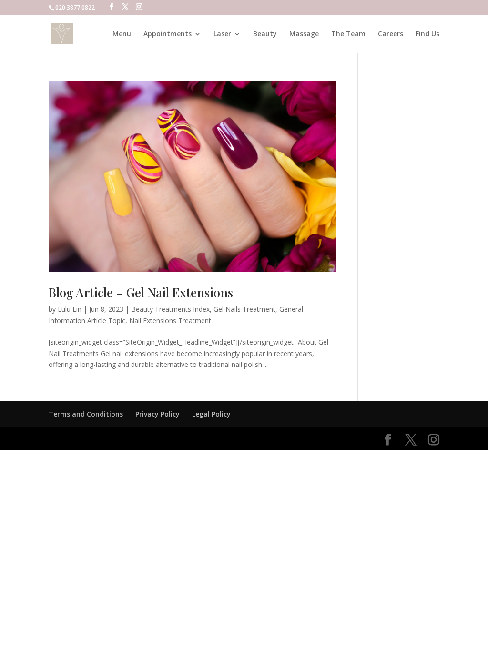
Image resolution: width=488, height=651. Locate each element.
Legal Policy (211, 413)
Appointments (167, 34)
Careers (390, 34)
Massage (304, 34)
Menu (121, 34)
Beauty (265, 34)
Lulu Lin (69, 309)
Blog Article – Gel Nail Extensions (141, 292)
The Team (348, 34)
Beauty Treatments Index (170, 309)
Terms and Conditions (86, 413)
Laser (222, 34)
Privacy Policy (157, 413)
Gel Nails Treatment (244, 309)
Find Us (427, 34)
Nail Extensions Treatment (170, 320)
